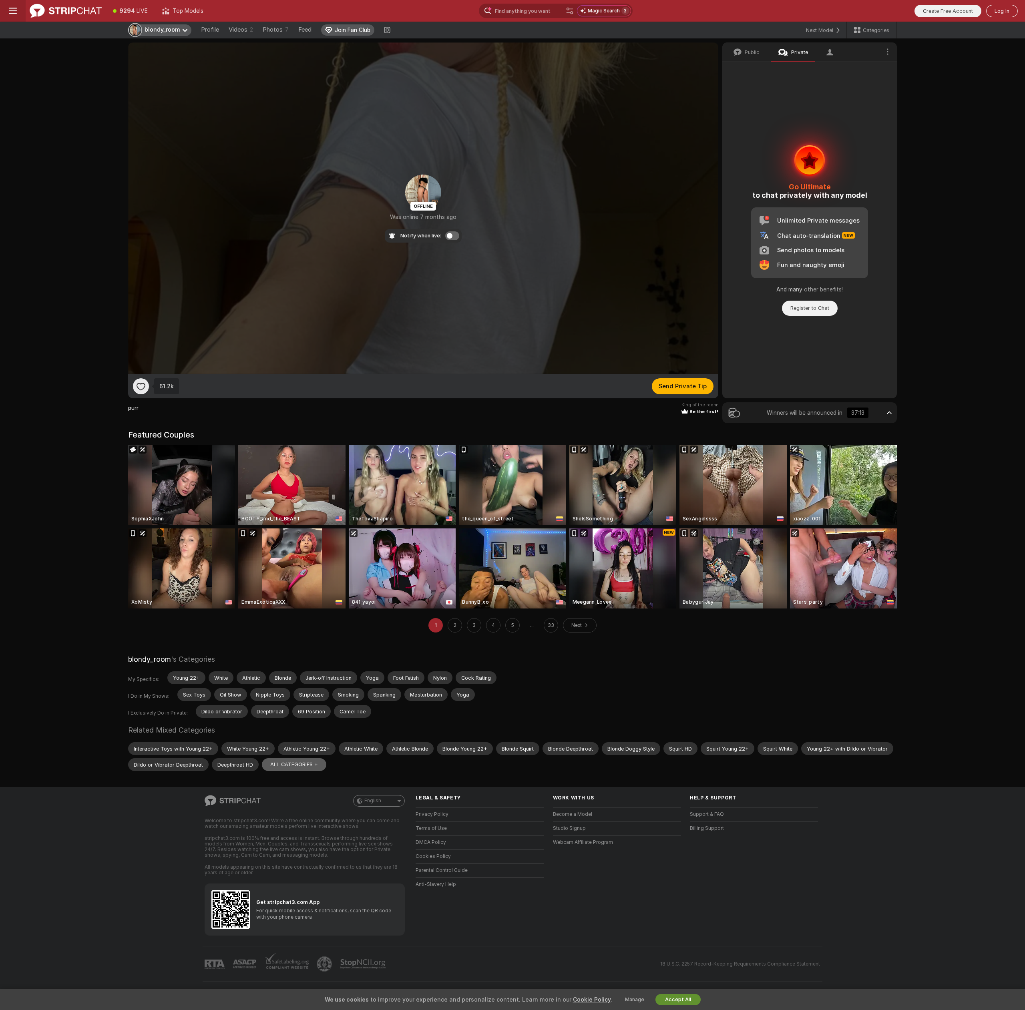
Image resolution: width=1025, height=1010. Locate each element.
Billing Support (707, 828)
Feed (305, 29)
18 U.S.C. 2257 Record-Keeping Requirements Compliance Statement (740, 964)
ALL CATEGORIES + (294, 764)
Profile (210, 29)
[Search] (569, 10)
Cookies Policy (433, 856)
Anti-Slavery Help (436, 884)
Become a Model (572, 814)
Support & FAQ (707, 814)
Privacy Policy (432, 814)
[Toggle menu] (13, 11)
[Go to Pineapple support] (325, 964)
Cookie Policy (592, 999)
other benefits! (823, 289)
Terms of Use (431, 828)
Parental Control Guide (442, 870)
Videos (241, 29)
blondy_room (149, 659)
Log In (1002, 11)
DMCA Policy (431, 842)
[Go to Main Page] (66, 11)
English (372, 800)
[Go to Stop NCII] (363, 964)
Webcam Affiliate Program (583, 842)
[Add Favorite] (141, 386)
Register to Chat (809, 308)
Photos (276, 29)
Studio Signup (569, 828)
